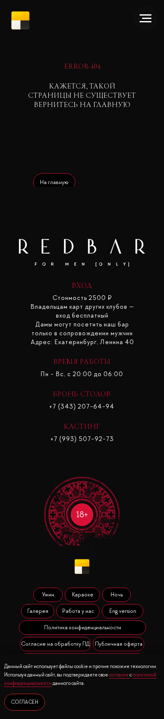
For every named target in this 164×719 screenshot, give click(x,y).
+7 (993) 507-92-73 (82, 439)
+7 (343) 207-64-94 (81, 406)
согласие (119, 674)
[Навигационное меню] (145, 18)
